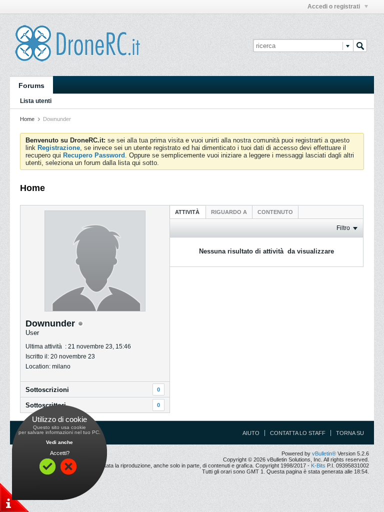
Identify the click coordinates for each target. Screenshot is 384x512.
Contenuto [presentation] (275, 212)
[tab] (188, 211)
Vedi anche (59, 442)
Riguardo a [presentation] (229, 212)
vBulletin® (324, 453)
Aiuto (251, 433)
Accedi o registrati (335, 6)
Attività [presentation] (188, 212)
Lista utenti (36, 101)
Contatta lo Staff (298, 433)
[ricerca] (360, 45)
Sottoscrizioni (47, 390)
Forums (31, 86)
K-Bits (318, 465)
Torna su (350, 433)
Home (27, 119)
